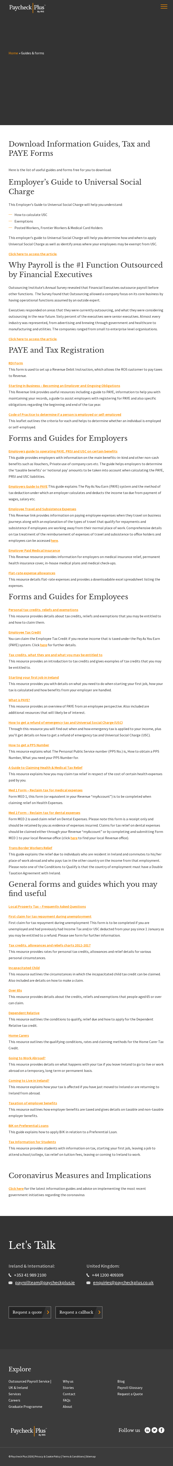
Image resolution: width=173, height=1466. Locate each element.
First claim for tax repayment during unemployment (50, 916)
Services (15, 1394)
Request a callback (76, 1312)
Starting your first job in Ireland (34, 677)
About (67, 1406)
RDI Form (16, 363)
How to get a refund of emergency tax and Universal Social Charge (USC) (66, 722)
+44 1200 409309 (107, 1275)
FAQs (67, 1400)
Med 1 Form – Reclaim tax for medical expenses (45, 790)
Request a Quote (130, 1394)
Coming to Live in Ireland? (29, 1080)
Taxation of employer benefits (33, 1103)
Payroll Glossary (129, 1387)
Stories (68, 1387)
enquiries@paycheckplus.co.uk (123, 1282)
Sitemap (91, 1456)
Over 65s (15, 990)
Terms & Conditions (73, 1456)
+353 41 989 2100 (29, 1275)
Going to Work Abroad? (27, 1058)
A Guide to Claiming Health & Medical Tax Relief (45, 767)
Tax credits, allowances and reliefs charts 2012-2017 (50, 945)
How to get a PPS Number (29, 745)
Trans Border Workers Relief (30, 848)
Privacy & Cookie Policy (48, 1456)
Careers (14, 1400)
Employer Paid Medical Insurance (34, 550)
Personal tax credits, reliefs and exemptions (43, 609)
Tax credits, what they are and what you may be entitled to (55, 655)
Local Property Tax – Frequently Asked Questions (47, 906)
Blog (121, 1381)
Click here (16, 1188)
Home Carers (19, 1035)
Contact (69, 1394)
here (54, 540)
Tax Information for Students (32, 1142)
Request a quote (27, 1312)
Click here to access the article (33, 254)
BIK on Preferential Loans (28, 1125)
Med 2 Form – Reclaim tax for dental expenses (44, 812)
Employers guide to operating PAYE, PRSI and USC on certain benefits (63, 451)
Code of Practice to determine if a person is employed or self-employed (65, 414)
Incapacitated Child (24, 967)
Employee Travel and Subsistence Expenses (42, 509)
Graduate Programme (25, 1406)
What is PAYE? (19, 700)
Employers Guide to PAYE (28, 486)
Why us (68, 1381)
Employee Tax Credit (25, 632)
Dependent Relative (24, 1013)
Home (13, 53)
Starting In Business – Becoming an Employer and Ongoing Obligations (64, 385)
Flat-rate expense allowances (32, 573)
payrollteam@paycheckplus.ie (45, 1282)
